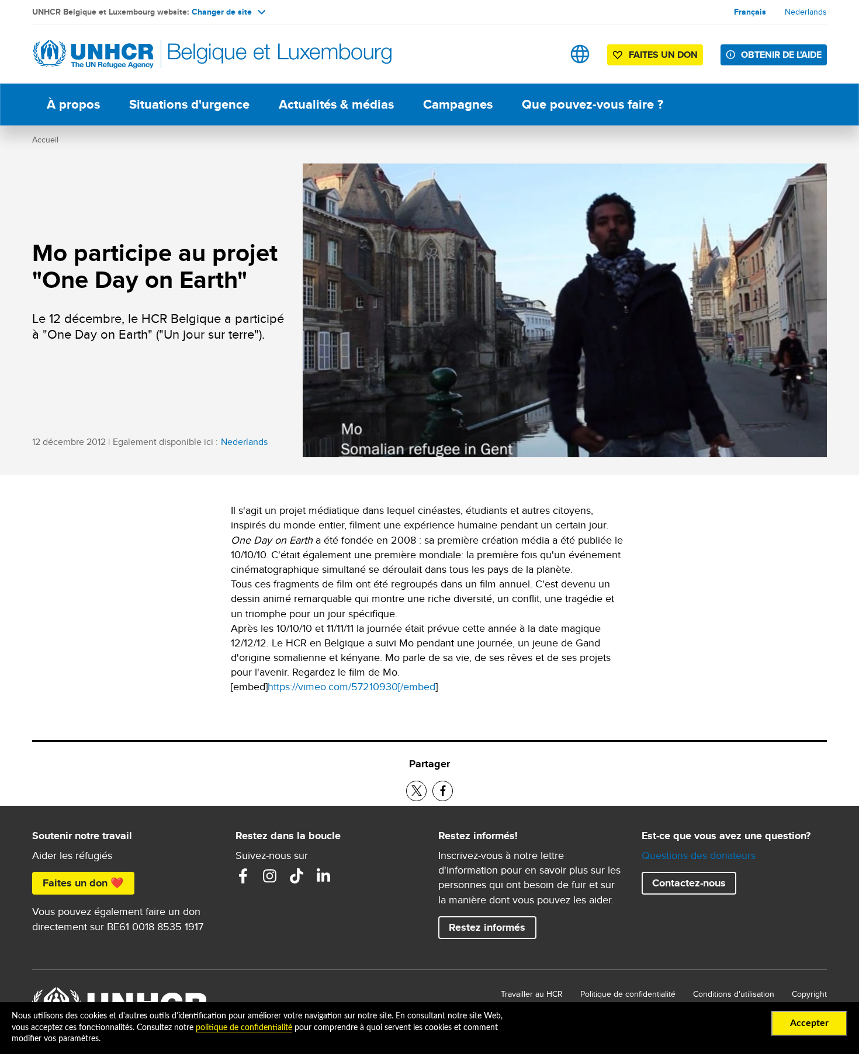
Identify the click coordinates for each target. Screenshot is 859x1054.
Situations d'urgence (189, 104)
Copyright (809, 994)
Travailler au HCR (532, 994)
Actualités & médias (336, 104)
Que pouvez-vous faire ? (592, 104)
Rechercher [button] (543, 54)
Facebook (243, 875)
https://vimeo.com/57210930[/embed (351, 686)
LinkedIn (323, 875)
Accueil (45, 139)
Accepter (809, 1023)
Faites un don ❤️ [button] (83, 882)
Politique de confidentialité (628, 994)
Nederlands (806, 12)
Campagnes (458, 104)
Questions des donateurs (699, 855)
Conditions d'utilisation (733, 994)
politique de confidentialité (244, 1028)
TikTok (296, 875)
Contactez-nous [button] (689, 882)
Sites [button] (580, 54)
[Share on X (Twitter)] (416, 791)
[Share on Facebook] (442, 791)
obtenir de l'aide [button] (781, 54)
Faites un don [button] (663, 54)
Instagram (270, 875)
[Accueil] (114, 54)
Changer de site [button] (222, 12)
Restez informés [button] (487, 927)
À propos (73, 104)
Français (750, 12)
